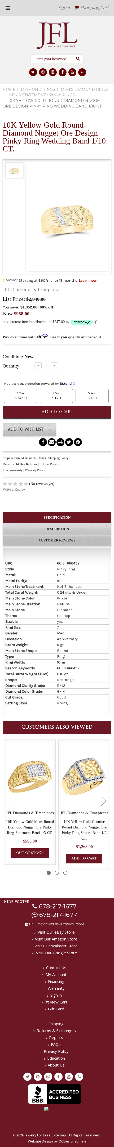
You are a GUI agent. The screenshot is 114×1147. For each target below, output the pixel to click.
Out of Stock (29, 853)
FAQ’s (56, 1044)
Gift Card (56, 1008)
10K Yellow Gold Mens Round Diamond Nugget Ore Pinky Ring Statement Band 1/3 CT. (30, 827)
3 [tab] (65, 873)
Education (56, 1058)
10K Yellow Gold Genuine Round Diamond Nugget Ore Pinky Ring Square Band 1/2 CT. (84, 830)
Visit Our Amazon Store (56, 939)
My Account (56, 974)
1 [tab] (49, 873)
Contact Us (56, 967)
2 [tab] (57, 873)
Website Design (40, 1141)
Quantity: (12, 366)
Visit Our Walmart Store (56, 945)
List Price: (14, 299)
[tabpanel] (30, 802)
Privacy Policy (56, 1051)
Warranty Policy (35, 470)
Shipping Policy (58, 458)
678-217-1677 (57, 906)
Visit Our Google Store (56, 952)
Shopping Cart (94, 8)
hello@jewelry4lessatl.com (56, 924)
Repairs (56, 1037)
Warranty (56, 988)
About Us (56, 1065)
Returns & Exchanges (56, 1030)
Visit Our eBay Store (56, 932)
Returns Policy (49, 464)
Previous (10, 801)
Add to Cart (84, 858)
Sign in (64, 8)
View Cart (58, 1002)
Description (57, 529)
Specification (57, 517)
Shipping (56, 1023)
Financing (56, 981)
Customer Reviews (57, 540)
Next (103, 801)
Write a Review (14, 489)
